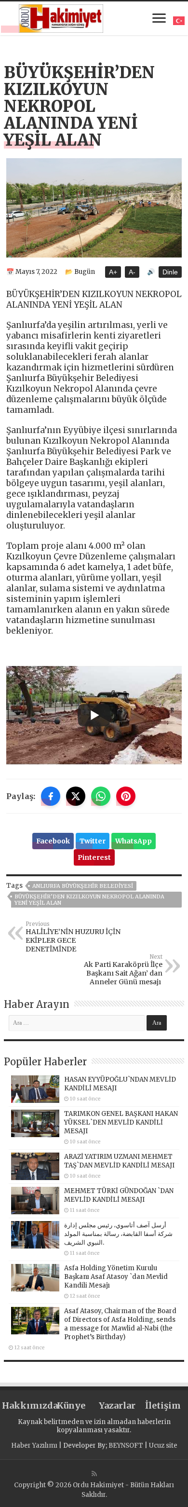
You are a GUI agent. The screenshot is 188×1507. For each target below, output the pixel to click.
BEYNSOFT (125, 1445)
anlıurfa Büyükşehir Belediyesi (82, 885)
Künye (71, 1405)
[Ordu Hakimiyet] (61, 17)
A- (132, 272)
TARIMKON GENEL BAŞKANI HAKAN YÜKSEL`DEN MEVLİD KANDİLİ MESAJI (121, 1122)
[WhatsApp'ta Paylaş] (100, 796)
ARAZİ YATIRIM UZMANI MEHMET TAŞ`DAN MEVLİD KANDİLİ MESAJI (119, 1161)
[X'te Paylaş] (75, 796)
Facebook (53, 841)
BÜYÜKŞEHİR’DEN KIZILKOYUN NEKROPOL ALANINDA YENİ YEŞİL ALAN (89, 899)
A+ (113, 272)
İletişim (163, 1405)
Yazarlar (117, 1405)
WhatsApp (133, 841)
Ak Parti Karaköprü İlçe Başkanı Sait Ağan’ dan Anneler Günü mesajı (123, 969)
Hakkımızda (25, 1405)
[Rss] (94, 1474)
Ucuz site (163, 1445)
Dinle (170, 272)
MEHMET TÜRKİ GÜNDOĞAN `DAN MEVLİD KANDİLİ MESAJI (119, 1195)
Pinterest (94, 857)
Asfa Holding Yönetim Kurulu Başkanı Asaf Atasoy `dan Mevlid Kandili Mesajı (116, 1277)
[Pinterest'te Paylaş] (125, 796)
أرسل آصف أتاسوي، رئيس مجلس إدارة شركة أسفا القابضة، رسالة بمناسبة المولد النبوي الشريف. (118, 1234)
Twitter (93, 841)
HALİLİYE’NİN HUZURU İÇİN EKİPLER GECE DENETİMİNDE (73, 937)
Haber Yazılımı (34, 1445)
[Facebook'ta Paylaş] (50, 796)
